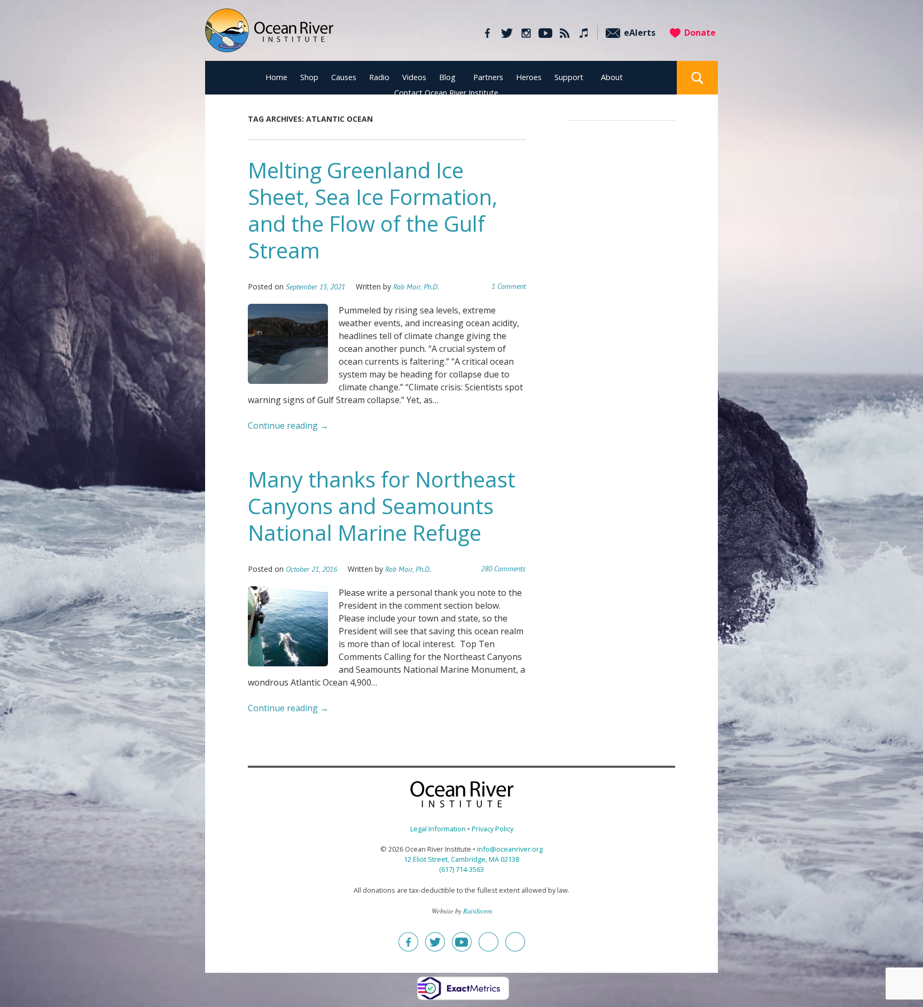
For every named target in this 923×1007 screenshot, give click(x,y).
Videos (414, 77)
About (612, 77)
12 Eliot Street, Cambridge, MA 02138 (461, 859)
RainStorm (477, 910)
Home (276, 77)
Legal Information (438, 828)
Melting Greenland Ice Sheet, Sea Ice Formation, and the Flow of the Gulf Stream (372, 210)
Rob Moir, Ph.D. (416, 287)
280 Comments (503, 568)
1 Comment (508, 286)
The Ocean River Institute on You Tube (545, 33)
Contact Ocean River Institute (446, 93)
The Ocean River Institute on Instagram (526, 33)
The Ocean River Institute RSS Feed (564, 33)
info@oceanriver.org (510, 849)
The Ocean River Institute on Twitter (507, 33)
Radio (379, 77)
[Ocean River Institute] (269, 35)
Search (697, 78)
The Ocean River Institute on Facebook (487, 33)
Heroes (529, 77)
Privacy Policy (492, 828)
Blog (447, 77)
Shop (309, 77)
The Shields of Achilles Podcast (583, 33)
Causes (343, 77)
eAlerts (639, 32)
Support (568, 77)
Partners (488, 77)
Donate (700, 32)
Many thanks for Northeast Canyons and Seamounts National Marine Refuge (381, 506)
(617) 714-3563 (461, 869)
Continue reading (288, 425)
